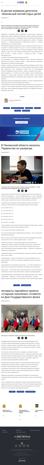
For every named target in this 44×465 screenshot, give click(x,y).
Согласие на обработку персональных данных (22, 455)
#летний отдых (26, 110)
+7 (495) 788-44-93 (22, 437)
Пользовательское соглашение (22, 452)
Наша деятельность (8, 5)
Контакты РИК (5, 432)
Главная (2, 5)
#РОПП (16, 285)
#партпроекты (20, 391)
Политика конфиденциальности (22, 453)
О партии (4, 430)
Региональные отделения (35, 430)
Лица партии (18, 430)
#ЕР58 (12, 391)
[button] (23, 419)
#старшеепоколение (30, 391)
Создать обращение (21, 122)
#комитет (17, 110)
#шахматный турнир (26, 285)
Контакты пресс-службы (20, 432)
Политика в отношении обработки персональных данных (22, 454)
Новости (15, 5)
